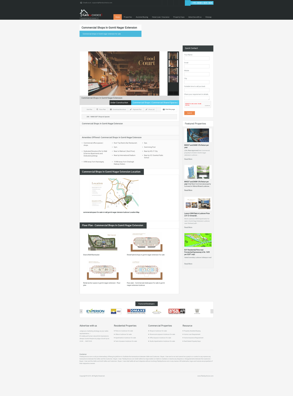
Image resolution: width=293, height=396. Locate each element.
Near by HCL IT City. (151, 151)
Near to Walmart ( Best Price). (124, 151)
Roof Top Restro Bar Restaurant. (125, 143)
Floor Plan (102, 109)
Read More (188, 159)
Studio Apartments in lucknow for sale (162, 341)
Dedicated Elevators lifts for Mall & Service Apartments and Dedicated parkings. (95, 153)
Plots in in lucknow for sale (124, 331)
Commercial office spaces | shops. (93, 144)
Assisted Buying (142, 17)
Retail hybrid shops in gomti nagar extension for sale (146, 255)
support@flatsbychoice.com (102, 3)
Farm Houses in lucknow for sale (126, 341)
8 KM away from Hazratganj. (94, 162)
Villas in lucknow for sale (123, 334)
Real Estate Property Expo (192, 341)
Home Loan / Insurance (160, 17)
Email (186, 63)
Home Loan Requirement (192, 334)
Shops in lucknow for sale (158, 331)
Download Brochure (119, 109)
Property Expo (178, 17)
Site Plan (90, 109)
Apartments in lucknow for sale (125, 338)
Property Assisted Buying (192, 331)
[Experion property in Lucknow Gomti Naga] (95, 311)
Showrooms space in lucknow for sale (162, 334)
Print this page (170, 109)
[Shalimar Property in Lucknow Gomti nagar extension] (156, 311)
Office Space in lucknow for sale (160, 338)
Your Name (188, 55)
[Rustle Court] (197, 311)
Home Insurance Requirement (193, 338)
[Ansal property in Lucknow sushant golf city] (177, 311)
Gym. (116, 147)
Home (117, 17)
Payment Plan (137, 109)
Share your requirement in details (196, 94)
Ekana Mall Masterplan (91, 255)
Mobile (186, 70)
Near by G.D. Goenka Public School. (153, 156)
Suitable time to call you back (194, 86)
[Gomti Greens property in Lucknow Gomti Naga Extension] (116, 311)
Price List (152, 109)
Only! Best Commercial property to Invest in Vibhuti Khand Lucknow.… (197, 184)
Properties (128, 17)
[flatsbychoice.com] (91, 13)
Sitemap (208, 17)
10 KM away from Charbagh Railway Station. (124, 163)
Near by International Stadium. (125, 155)
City (185, 78)
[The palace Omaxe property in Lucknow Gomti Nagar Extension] (136, 311)
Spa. (145, 143)
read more (88, 341)
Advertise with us (195, 17)
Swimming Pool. (150, 147)
